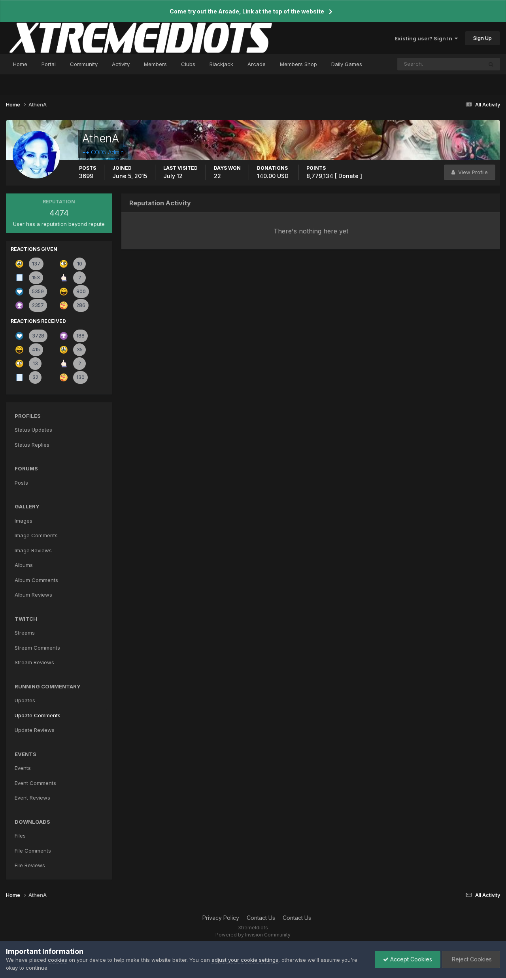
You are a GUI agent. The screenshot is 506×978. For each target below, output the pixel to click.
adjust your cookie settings (244, 960)
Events (23, 768)
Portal (49, 64)
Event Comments (35, 783)
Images (23, 520)
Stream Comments (37, 647)
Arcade (256, 64)
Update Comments (37, 715)
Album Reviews (33, 594)
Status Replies (32, 445)
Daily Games (346, 64)
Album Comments (36, 580)
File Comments (33, 850)
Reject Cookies (471, 959)
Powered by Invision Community (253, 935)
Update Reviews (35, 730)
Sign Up (482, 38)
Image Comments (36, 535)
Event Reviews (32, 797)
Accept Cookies (410, 959)
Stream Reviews (34, 662)
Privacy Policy (220, 917)
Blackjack (221, 64)
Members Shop (298, 64)
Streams (25, 632)
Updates (25, 700)
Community (84, 64)
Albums (24, 565)
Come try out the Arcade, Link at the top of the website (247, 11)
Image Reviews (33, 550)
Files (20, 835)
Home (20, 64)
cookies (57, 960)
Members (155, 64)
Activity (121, 64)
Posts (21, 483)
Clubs (188, 64)
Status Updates (454, 64)
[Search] (491, 64)
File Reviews (30, 865)
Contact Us (261, 917)
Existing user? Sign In (425, 38)
